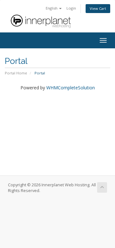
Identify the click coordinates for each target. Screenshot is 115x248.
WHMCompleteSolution (70, 88)
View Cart (98, 8)
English (52, 8)
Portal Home (16, 73)
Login (71, 8)
